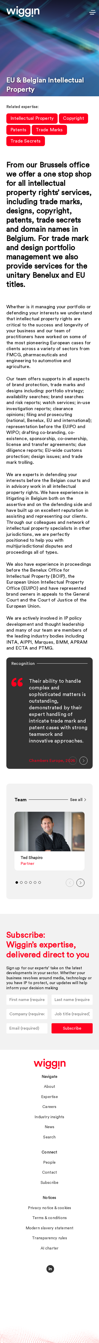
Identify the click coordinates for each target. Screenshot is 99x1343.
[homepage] (49, 1064)
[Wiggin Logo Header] (22, 11)
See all (76, 800)
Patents (18, 129)
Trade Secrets (25, 141)
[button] (73, 761)
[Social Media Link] (50, 1269)
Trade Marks (49, 129)
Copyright (73, 118)
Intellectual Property (32, 118)
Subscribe (72, 1028)
